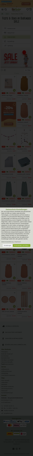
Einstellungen (7, 245)
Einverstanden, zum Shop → (21, 245)
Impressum (18, 242)
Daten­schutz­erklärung (7, 242)
